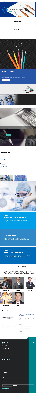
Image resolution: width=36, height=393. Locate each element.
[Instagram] (9, 359)
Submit (6, 388)
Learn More (18, 46)
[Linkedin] (4, 359)
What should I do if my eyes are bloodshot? (8, 326)
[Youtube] (7, 359)
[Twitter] (6, 359)
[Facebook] (2, 359)
